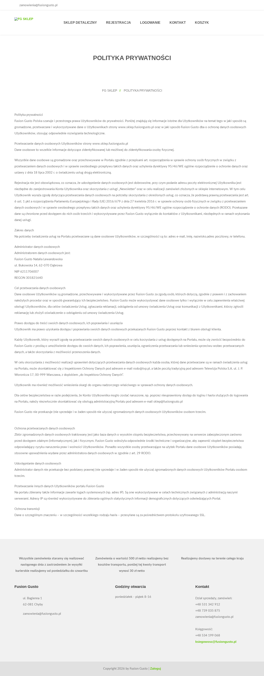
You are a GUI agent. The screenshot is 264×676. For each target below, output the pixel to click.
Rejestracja (118, 22)
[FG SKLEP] (23, 18)
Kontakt (178, 22)
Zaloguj (155, 668)
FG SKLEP (109, 90)
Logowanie (150, 22)
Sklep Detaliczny (80, 22)
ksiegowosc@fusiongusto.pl (215, 641)
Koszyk (202, 22)
